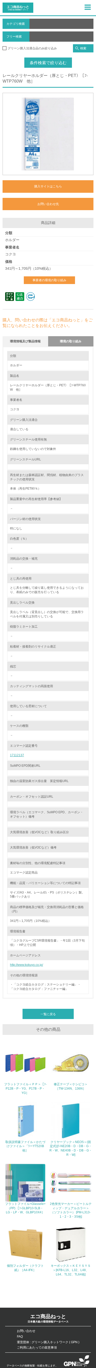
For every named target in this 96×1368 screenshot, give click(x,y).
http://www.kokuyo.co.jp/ (26, 965)
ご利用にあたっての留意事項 (37, 1347)
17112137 (17, 755)
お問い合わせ (26, 1331)
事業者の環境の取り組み (49, 280)
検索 (83, 48)
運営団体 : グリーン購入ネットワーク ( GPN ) (48, 1342)
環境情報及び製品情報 (25, 341)
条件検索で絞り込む (48, 63)
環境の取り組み (70, 341)
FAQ (20, 1336)
